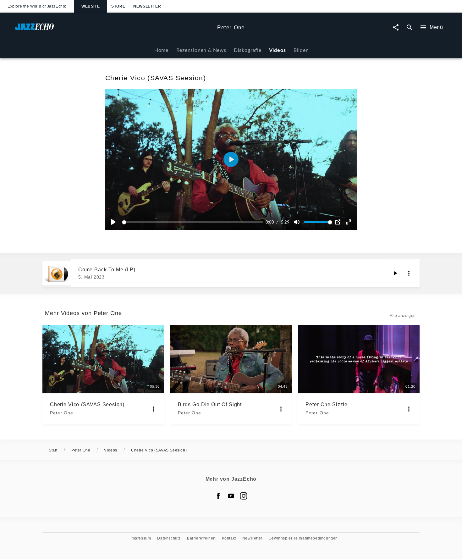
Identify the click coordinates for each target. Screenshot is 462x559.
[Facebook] (218, 496)
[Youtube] (231, 496)
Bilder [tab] (301, 50)
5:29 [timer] (285, 221)
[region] (231, 159)
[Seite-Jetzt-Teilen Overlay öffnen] (395, 27)
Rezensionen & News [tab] (201, 50)
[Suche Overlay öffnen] (409, 27)
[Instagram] (243, 496)
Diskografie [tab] (247, 50)
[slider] (193, 222)
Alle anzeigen (403, 315)
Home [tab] (161, 50)
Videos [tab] (277, 50)
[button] (231, 159)
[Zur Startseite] (113, 29)
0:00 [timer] (270, 221)
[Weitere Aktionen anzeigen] (409, 273)
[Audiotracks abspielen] (395, 273)
